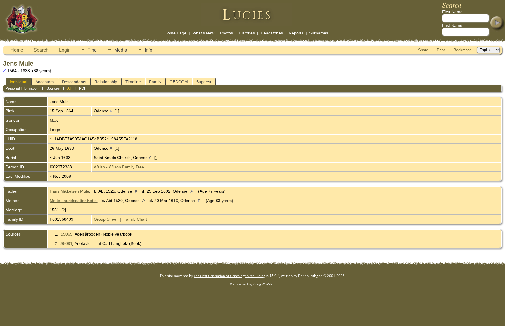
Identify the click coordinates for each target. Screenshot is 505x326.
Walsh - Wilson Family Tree (119, 167)
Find (92, 50)
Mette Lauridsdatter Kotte (73, 200)
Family (155, 81)
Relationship (105, 81)
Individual (18, 81)
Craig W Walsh (264, 284)
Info (148, 50)
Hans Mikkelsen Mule (69, 191)
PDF (82, 88)
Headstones (272, 33)
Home (17, 50)
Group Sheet (105, 219)
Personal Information (22, 88)
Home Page (175, 33)
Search (41, 50)
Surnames (318, 33)
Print (441, 50)
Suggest (203, 81)
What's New (203, 33)
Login (65, 50)
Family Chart (135, 219)
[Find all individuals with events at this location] (111, 111)
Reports (296, 33)
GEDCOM (179, 81)
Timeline (133, 81)
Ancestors (44, 81)
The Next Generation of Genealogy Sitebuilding (229, 275)
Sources (53, 88)
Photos (226, 33)
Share (423, 50)
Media (120, 50)
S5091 (66, 243)
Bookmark (462, 50)
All (69, 88)
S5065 (66, 234)
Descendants (74, 81)
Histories (247, 33)
